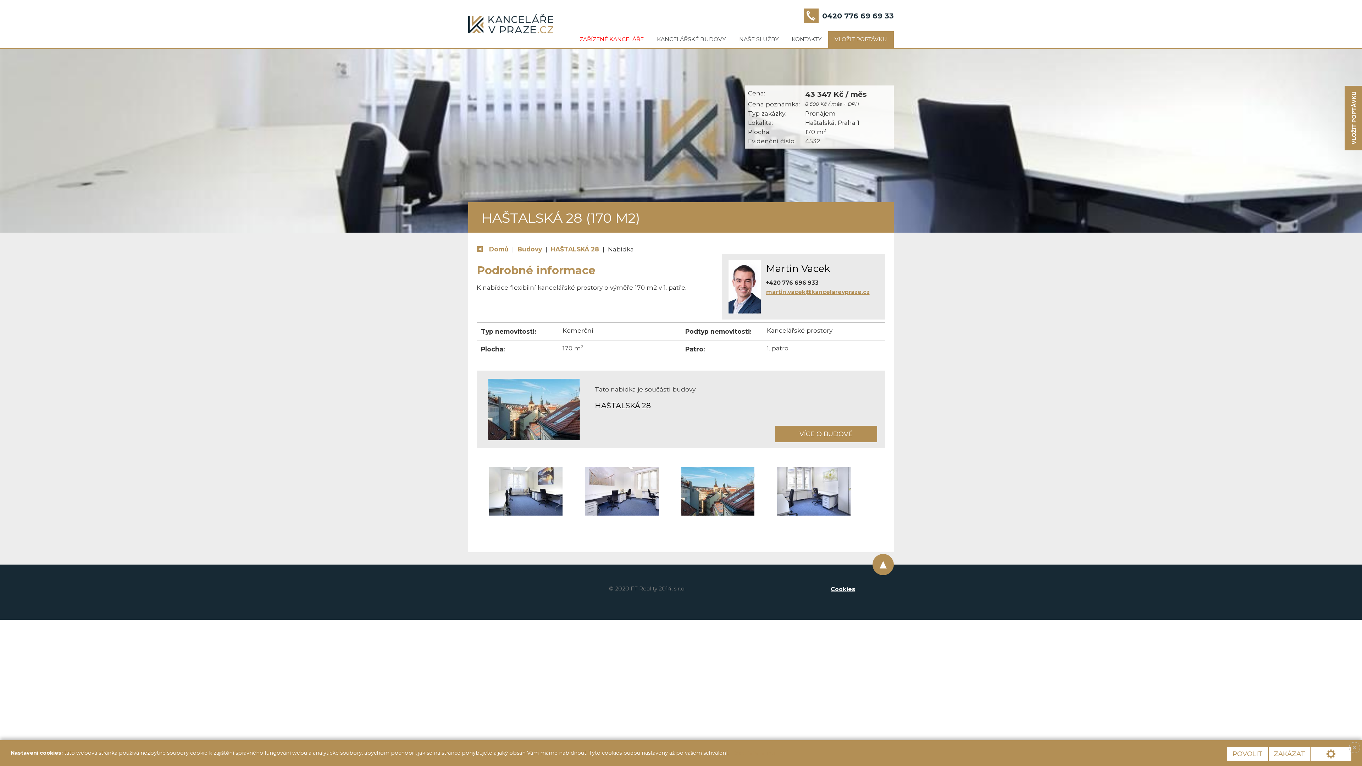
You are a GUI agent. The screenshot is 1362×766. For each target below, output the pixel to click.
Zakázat (1289, 754)
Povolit (1248, 754)
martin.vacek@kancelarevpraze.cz (818, 292)
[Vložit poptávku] (1353, 118)
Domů (499, 249)
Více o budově (826, 434)
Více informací (754, 753)
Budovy (529, 249)
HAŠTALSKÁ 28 (575, 249)
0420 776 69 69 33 (858, 15)
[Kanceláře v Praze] (510, 23)
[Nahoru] (883, 564)
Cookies (843, 589)
